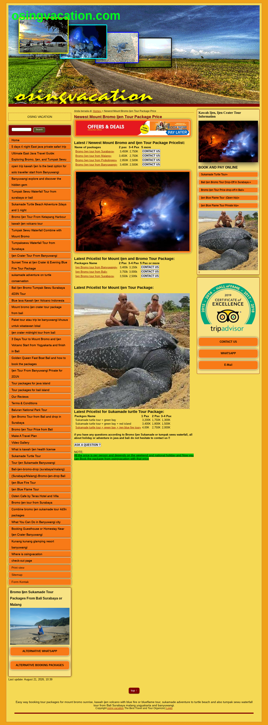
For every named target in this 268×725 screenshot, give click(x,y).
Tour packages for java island (31, 383)
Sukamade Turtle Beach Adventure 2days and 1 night (39, 207)
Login (169, 708)
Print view (18, 567)
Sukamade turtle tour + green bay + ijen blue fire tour (107, 427)
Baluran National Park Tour (29, 409)
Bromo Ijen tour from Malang (92, 155)
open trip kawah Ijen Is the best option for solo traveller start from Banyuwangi (39, 169)
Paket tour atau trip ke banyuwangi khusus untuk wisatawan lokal (40, 322)
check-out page (22, 560)
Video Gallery (20, 442)
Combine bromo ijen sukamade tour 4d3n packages (39, 512)
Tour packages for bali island (30, 390)
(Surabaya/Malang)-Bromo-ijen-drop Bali (38, 475)
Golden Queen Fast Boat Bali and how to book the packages (39, 361)
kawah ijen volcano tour (27, 223)
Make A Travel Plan (24, 435)
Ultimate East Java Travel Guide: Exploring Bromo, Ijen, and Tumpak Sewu (39, 156)
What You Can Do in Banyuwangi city (36, 522)
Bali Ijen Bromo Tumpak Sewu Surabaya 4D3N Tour (38, 290)
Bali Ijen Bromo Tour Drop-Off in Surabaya (225, 182)
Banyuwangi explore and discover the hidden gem (36, 181)
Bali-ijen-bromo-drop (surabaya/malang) (38, 469)
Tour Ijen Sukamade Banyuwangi (33, 462)
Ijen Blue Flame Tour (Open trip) (219, 197)
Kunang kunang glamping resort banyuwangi (33, 544)
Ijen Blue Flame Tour (25, 489)
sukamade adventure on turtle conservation (31, 278)
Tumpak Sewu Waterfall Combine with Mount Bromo (37, 233)
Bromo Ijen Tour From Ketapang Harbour (39, 216)
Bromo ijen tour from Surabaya (32, 502)
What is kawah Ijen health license (33, 449)
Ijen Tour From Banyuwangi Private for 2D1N (37, 373)
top (133, 690)
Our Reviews (20, 396)
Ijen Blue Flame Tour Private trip (219, 205)
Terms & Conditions (24, 403)
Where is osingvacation (27, 554)
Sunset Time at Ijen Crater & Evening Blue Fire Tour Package (39, 265)
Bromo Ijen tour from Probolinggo (95, 160)
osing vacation (115, 708)
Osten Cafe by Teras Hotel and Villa (35, 496)
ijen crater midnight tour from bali (33, 332)
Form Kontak (20, 582)
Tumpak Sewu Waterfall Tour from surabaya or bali (34, 194)
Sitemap (17, 574)
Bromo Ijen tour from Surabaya (94, 151)
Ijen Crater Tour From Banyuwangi (34, 255)
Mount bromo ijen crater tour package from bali (37, 310)
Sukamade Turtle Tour (26, 456)
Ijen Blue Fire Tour (24, 482)
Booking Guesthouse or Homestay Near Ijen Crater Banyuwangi (38, 531)
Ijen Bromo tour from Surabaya (94, 276)
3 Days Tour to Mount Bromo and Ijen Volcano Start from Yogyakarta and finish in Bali (38, 345)
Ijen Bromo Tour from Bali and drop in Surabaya (36, 419)
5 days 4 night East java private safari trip (39, 146)
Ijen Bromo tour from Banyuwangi (95, 267)
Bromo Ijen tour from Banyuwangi (95, 164)
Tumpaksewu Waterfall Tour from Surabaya (33, 245)
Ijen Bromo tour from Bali (90, 271)
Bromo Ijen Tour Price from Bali (32, 429)
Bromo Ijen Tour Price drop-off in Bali (222, 190)
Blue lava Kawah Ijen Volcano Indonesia (38, 300)
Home (15, 140)
